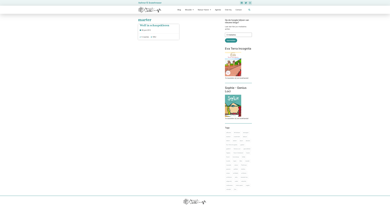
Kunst (228, 157)
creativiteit (237, 136)
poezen (228, 169)
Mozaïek (188, 10)
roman (228, 173)
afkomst (228, 132)
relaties (243, 169)
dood (241, 140)
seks (236, 177)
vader (236, 181)
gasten (242, 144)
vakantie (243, 181)
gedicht (228, 149)
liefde (243, 157)
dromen (248, 140)
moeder (247, 161)
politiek (236, 169)
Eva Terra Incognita (231, 144)
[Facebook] (242, 3)
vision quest (239, 185)
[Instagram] (250, 3)
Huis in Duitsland (238, 153)
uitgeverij (229, 181)
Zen (235, 189)
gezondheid (247, 149)
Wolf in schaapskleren (154, 25)
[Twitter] (246, 3)
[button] (249, 9)
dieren (228, 140)
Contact (239, 10)
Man (241, 161)
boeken (228, 136)
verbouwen (229, 185)
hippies (228, 153)
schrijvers (229, 177)
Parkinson (244, 165)
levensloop (236, 157)
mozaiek (228, 165)
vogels (248, 185)
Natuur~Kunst (203, 10)
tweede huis (244, 177)
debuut (245, 136)
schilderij (235, 173)
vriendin (228, 189)
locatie (228, 161)
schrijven (243, 173)
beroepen (246, 132)
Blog (179, 10)
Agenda (218, 10)
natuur (236, 165)
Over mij (228, 10)
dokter (235, 140)
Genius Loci (237, 149)
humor (248, 153)
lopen (234, 161)
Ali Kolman (237, 132)
